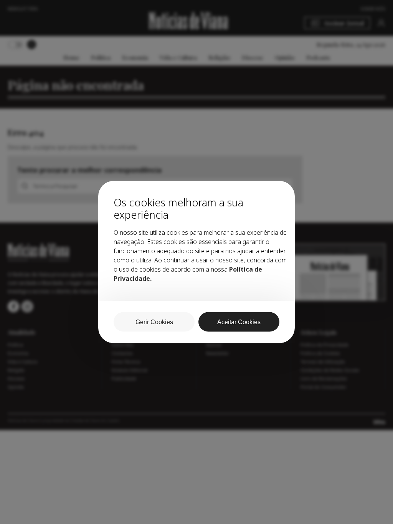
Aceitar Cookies (239, 322)
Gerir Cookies (154, 322)
